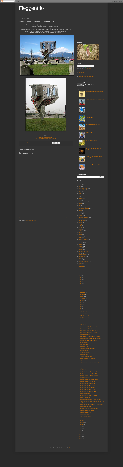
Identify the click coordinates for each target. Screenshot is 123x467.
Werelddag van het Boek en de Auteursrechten (90, 338)
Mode (80, 225)
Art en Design (82, 190)
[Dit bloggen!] (54, 143)
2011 (80, 438)
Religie (80, 247)
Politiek (80, 237)
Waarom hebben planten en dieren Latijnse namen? (92, 404)
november (82, 294)
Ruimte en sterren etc (83, 251)
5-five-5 (80, 78)
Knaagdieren (82, 220)
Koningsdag (82, 323)
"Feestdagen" (82, 183)
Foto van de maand (83, 201)
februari (82, 422)
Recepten (81, 242)
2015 (80, 430)
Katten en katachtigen (84, 217)
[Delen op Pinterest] (59, 143)
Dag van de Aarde (84, 342)
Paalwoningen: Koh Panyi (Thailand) (88, 332)
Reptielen (81, 249)
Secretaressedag (84, 350)
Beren (80, 191)
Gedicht (80, 203)
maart (81, 420)
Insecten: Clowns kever (85, 352)
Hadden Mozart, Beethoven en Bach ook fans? (90, 399)
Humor (80, 213)
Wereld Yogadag (89, 132)
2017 (80, 426)
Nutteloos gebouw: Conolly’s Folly (87, 383)
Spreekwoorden (82, 254)
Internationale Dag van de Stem (87, 366)
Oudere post (69, 218)
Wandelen (81, 265)
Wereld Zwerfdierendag (85, 406)
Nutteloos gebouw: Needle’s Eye (87, 381)
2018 (80, 291)
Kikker (80, 219)
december (82, 292)
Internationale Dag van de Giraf (93, 124)
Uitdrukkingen (82, 256)
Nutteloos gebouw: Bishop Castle (87, 389)
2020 (80, 287)
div (79, 196)
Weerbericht (81, 266)
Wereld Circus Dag (84, 346)
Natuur (80, 229)
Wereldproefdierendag (85, 334)
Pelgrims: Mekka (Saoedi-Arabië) (87, 368)
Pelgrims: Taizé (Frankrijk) (86, 356)
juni (81, 304)
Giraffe (80, 210)
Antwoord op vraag (83, 188)
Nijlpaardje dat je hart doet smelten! (88, 358)
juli (81, 302)
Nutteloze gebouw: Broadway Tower (88, 391)
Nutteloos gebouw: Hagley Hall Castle (88, 395)
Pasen (81, 418)
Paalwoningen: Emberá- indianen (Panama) (90, 336)
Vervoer (80, 259)
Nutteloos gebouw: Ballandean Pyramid (89, 379)
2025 (80, 277)
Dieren (80, 195)
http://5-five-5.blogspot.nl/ (45, 137)
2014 (80, 432)
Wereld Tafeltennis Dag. (85, 397)
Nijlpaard (81, 232)
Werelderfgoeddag (84, 354)
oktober (82, 296)
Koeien (80, 222)
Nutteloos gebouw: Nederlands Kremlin (89, 375)
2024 (80, 279)
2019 (80, 289)
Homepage (46, 218)
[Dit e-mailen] (53, 143)
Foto (80, 200)
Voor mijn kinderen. (84, 344)
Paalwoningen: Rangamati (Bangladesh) (89, 330)
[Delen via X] (56, 143)
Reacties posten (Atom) (31, 220)
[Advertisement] (46, 203)
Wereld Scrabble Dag (85, 369)
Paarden (81, 236)
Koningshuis (81, 224)
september (82, 298)
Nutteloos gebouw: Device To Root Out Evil (89, 373)
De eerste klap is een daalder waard (94, 108)
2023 (80, 281)
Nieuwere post (22, 218)
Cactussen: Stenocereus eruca (87, 410)
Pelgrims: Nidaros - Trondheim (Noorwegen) (90, 362)
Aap (79, 186)
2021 (80, 285)
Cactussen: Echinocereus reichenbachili (89, 408)
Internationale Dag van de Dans (87, 314)
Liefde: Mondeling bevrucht (86, 321)
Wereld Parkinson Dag (85, 377)
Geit (79, 205)
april (81, 308)
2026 (80, 275)
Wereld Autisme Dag (84, 414)
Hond (80, 212)
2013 (80, 434)
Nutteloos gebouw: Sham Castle (87, 385)
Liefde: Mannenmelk (84, 315)
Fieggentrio (31, 8)
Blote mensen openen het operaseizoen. (95, 99)
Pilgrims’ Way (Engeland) (91, 140)
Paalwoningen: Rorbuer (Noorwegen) (88, 340)
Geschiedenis (82, 207)
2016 (80, 428)
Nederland (81, 230)
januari (82, 424)
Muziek (80, 227)
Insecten (81, 215)
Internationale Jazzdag (85, 310)
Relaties (80, 246)
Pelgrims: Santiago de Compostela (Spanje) (90, 371)
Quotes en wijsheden (83, 239)
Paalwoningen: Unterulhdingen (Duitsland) (89, 327)
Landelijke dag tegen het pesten (87, 348)
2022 (80, 283)
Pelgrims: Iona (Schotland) (86, 360)
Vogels (80, 263)
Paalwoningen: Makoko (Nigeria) (87, 328)
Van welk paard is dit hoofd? (86, 364)
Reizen (80, 244)
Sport (80, 253)
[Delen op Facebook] (57, 143)
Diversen (24, 144)
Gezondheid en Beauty (84, 208)
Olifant (80, 234)
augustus (82, 300)
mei (81, 306)
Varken (80, 258)
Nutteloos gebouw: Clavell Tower (87, 387)
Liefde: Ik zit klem (84, 324)
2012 (80, 436)
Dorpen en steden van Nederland (86, 76)
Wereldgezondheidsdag (85, 393)
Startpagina (81, 72)
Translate (88, 68)
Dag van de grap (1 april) (85, 416)
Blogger (71, 448)
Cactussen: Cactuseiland (85, 412)
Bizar (80, 193)
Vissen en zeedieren (83, 261)
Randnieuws (81, 241)
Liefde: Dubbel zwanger (85, 312)
